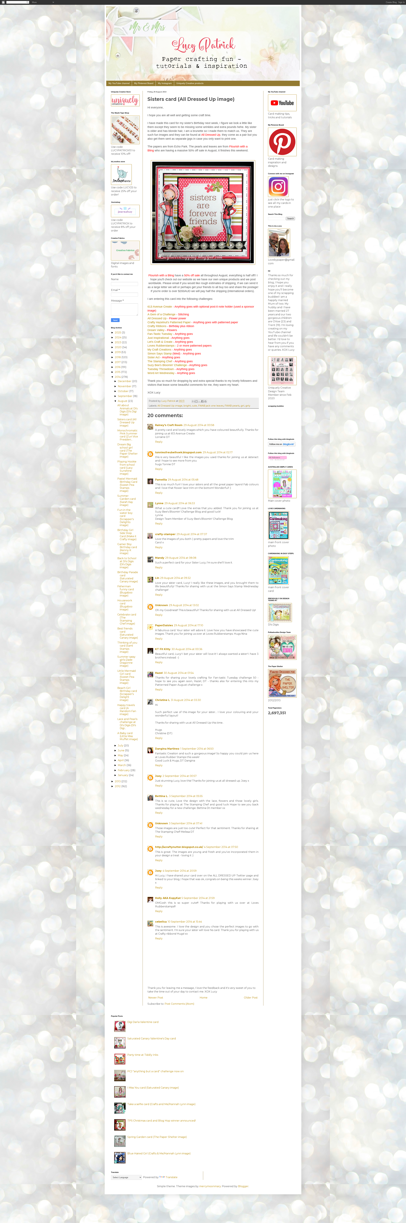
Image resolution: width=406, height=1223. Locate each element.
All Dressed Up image (169, 405)
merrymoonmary (210, 1186)
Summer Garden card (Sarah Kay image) (126, 500)
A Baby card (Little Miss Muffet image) (127, 736)
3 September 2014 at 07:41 (185, 823)
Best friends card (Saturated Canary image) (127, 633)
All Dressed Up (157, 318)
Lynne (159, 503)
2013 (118, 781)
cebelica (161, 921)
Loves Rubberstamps (160, 345)
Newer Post (155, 997)
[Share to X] (199, 401)
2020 (118, 347)
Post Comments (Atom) (179, 1003)
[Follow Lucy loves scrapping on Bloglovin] (281, 445)
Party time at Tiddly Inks (142, 1054)
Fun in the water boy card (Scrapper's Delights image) (125, 517)
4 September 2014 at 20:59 (179, 870)
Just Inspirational (158, 337)
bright (187, 405)
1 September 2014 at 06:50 (197, 748)
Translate (171, 1177)
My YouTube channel (119, 83)
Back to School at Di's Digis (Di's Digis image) (126, 563)
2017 (118, 362)
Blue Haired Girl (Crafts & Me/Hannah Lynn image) (159, 1153)
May (121, 755)
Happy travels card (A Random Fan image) (126, 710)
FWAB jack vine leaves (210, 405)
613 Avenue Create (159, 306)
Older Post (251, 997)
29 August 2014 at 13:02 (184, 605)
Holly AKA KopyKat (168, 898)
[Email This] (193, 401)
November (125, 386)
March (122, 765)
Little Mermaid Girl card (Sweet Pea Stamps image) (126, 677)
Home (203, 997)
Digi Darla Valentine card (143, 1022)
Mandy (159, 557)
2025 (118, 332)
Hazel (159, 672)
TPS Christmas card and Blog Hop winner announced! (161, 1120)
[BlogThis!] (196, 401)
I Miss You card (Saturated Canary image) (153, 1087)
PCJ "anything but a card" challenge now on (155, 1071)
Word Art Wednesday (160, 373)
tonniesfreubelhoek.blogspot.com (178, 452)
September (125, 396)
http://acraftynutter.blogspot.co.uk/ (179, 847)
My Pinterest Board (143, 83)
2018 (118, 357)
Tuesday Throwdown (160, 369)
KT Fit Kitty (162, 649)
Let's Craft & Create (159, 341)
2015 (118, 372)
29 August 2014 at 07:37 (192, 534)
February (124, 770)
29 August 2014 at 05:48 (183, 479)
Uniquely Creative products (189, 83)
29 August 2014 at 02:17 (218, 452)
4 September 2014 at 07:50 (221, 847)
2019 (118, 352)
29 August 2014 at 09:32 (175, 577)
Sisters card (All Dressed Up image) (127, 422)
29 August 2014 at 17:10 (188, 625)
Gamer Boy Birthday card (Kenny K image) (127, 549)
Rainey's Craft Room (169, 425)
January (123, 775)
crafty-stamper (165, 534)
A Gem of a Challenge (161, 314)
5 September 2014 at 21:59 (198, 898)
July (121, 745)
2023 (118, 342)
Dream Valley (155, 330)
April (121, 760)
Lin (157, 577)
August (123, 401)
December (125, 381)
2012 (118, 786)
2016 (118, 367)
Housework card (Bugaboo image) (124, 605)
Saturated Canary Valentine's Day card (151, 1038)
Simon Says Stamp (159, 353)
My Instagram (165, 83)
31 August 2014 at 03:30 (186, 700)
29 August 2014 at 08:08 (180, 557)
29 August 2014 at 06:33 (179, 503)
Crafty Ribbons (156, 326)
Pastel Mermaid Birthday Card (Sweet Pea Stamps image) (127, 484)
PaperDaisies (164, 625)
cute (194, 405)
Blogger (243, 1186)
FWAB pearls (232, 405)
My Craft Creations (159, 349)
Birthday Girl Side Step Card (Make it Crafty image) (127, 535)
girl (242, 405)
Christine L (162, 700)
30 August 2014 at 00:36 (186, 649)
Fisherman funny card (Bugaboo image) (125, 591)
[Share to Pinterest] (205, 401)
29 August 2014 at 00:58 (198, 425)
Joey (158, 775)
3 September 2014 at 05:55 (186, 796)
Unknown (161, 605)
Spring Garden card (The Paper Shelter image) (157, 1136)
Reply (159, 441)
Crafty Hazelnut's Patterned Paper (169, 322)
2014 (118, 376)
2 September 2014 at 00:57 (180, 775)
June (121, 750)
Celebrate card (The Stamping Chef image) (126, 619)
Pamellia (161, 479)
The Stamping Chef (159, 361)
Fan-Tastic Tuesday (159, 333)
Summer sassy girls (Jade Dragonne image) (126, 661)
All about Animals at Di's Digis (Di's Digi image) (127, 410)
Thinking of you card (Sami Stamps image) (127, 647)
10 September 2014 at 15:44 (185, 921)
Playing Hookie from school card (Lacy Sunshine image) (126, 467)
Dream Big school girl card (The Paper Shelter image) (127, 450)
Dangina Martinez (167, 748)
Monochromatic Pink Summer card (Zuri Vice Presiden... (127, 435)
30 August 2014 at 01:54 (179, 672)
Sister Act (153, 357)
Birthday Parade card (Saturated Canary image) (127, 577)
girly (247, 405)
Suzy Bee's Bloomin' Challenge (167, 365)
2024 (118, 337)
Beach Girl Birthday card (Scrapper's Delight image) (127, 694)
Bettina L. (161, 796)
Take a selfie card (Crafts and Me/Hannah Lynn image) (161, 1104)
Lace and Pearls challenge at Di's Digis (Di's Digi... (127, 724)
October (123, 391)
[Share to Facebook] (202, 401)
